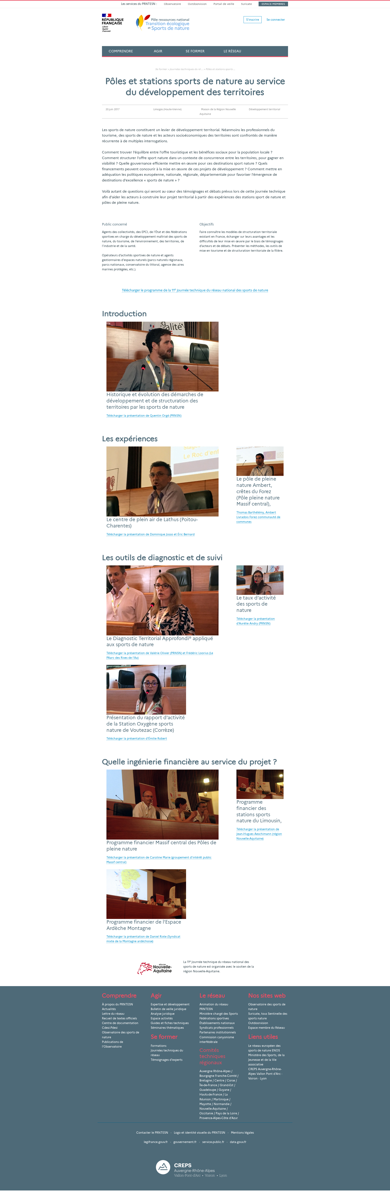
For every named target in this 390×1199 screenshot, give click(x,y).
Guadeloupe (207, 1089)
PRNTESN (206, 1009)
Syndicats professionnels (216, 1027)
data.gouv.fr (238, 1142)
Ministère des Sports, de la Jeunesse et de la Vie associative (266, 1059)
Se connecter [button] (275, 20)
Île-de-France (208, 1085)
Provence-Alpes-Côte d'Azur (218, 1118)
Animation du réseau (213, 1004)
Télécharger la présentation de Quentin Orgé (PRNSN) (143, 415)
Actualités (109, 1009)
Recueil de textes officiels (119, 1018)
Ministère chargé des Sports (218, 1013)
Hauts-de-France (210, 1094)
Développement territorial (264, 109)
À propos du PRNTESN (117, 1004)
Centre (219, 1080)
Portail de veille (223, 3)
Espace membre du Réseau (266, 1027)
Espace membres (273, 3)
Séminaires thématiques (167, 1027)
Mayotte (205, 1104)
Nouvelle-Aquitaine (212, 1108)
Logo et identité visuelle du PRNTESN (199, 1132)
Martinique (221, 1099)
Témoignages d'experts (166, 1059)
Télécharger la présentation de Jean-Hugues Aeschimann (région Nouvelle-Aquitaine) (259, 834)
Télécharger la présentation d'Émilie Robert (136, 738)
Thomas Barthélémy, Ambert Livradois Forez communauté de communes (258, 517)
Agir (158, 51)
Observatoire (172, 3)
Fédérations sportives (214, 1018)
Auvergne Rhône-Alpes (215, 1071)
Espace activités (162, 1018)
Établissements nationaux (217, 1023)
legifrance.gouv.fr (156, 1142)
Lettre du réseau (113, 1013)
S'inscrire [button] (252, 20)
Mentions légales (242, 1132)
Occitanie (206, 1113)
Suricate (246, 3)
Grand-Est (226, 1085)
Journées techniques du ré (185, 69)
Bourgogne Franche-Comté (218, 1075)
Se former (195, 51)
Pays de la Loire (226, 1113)
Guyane (224, 1089)
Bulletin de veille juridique (168, 1009)
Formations (158, 1045)
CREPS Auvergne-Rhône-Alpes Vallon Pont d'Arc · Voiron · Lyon (265, 1073)
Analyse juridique (162, 1013)
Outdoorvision (197, 3)
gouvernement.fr (185, 1142)
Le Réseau (232, 51)
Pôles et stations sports (219, 69)
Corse (231, 1080)
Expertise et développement (170, 1004)
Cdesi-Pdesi (110, 1027)
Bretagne (205, 1080)
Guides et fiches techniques (170, 1023)
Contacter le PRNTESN (152, 1132)
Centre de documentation (120, 1023)
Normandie (222, 1104)
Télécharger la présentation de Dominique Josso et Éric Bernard (150, 534)
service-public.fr (213, 1142)
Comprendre (121, 51)
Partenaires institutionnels (217, 1032)
